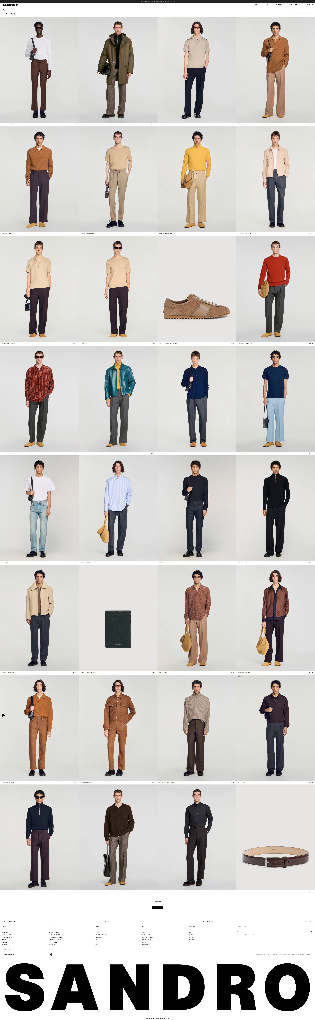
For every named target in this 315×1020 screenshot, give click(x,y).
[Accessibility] (3, 715)
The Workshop (52, 944)
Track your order (6, 934)
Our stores (51, 929)
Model (311, 13)
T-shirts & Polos (146, 939)
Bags (96, 942)
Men (3, 9)
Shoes (97, 944)
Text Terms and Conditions (294, 954)
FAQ (3, 929)
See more (157, 907)
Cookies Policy (283, 954)
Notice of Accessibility (307, 954)
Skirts (97, 939)
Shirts (144, 932)
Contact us (5, 932)
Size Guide (4, 942)
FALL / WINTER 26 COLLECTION (102, 929)
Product (303, 13)
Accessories (98, 947)
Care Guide (4, 944)
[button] (257, 5)
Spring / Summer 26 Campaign (56, 937)
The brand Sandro (53, 947)
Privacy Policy (274, 954)
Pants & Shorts (146, 934)
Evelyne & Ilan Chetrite (55, 939)
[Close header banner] (313, 1)
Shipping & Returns (7, 937)
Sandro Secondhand (54, 932)
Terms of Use (267, 954)
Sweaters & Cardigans (101, 934)
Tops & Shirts (98, 937)
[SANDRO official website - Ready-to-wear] (10, 5)
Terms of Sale (259, 954)
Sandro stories (53, 942)
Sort (289, 13)
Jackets (144, 942)
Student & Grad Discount (8, 947)
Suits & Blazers (146, 944)
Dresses (97, 932)
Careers (51, 949)
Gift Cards (4, 939)
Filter (294, 13)
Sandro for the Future (54, 934)
